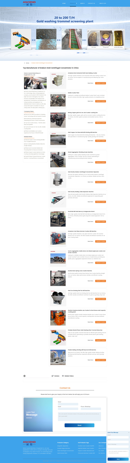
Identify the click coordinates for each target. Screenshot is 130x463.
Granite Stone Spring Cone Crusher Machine (80, 271)
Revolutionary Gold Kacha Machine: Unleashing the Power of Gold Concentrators (34, 119)
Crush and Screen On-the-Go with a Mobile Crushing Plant (35, 128)
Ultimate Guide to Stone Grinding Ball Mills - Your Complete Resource (34, 140)
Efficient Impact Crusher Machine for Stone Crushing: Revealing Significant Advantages (34, 153)
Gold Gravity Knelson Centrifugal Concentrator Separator (83, 172)
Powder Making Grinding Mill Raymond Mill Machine (82, 350)
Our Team (101, 451)
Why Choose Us (103, 448)
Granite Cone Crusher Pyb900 (86, 446)
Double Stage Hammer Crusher (63, 448)
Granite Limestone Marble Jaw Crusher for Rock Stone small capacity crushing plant (87, 311)
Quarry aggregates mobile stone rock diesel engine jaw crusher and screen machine (86, 252)
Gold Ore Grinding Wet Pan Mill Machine (79, 290)
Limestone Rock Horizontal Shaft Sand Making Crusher (82, 73)
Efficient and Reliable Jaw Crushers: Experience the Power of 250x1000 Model (33, 132)
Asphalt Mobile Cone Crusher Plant (86, 448)
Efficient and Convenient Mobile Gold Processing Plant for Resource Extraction (33, 149)
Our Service (102, 453)
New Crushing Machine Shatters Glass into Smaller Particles (34, 145)
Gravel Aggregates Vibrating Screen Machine (80, 152)
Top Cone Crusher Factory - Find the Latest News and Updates (34, 123)
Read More (90, 83)
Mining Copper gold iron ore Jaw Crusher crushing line (83, 112)
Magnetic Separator (62, 446)
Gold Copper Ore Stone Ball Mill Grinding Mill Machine (82, 132)
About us (102, 3)
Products (73, 3)
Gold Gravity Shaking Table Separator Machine (80, 192)
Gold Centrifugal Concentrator (65, 451)
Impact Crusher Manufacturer (86, 451)
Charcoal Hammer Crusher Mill (86, 453)
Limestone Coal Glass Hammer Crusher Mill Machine (82, 231)
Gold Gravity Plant (62, 453)
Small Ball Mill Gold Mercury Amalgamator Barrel (81, 211)
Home (63, 3)
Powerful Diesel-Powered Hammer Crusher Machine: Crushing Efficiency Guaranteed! (34, 157)
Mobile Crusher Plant (73, 93)
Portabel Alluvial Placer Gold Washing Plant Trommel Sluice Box (85, 330)
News (81, 3)
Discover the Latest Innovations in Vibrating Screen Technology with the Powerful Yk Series (35, 115)
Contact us (91, 3)
